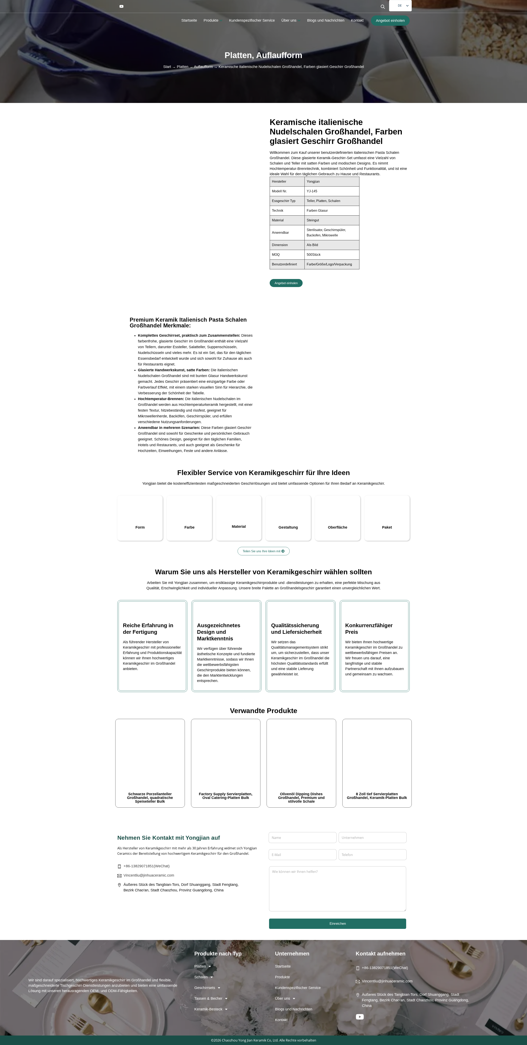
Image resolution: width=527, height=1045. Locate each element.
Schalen (201, 977)
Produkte (282, 977)
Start (167, 67)
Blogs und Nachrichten (293, 1009)
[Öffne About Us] (299, 20)
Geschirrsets (204, 988)
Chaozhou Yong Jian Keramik (244, 1040)
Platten (238, 55)
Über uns (282, 998)
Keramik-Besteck (208, 1009)
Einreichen (338, 924)
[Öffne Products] (221, 20)
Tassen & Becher (208, 998)
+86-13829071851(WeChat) (147, 866)
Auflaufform (279, 55)
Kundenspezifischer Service (298, 988)
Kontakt (281, 1020)
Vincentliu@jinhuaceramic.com (149, 875)
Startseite (283, 966)
